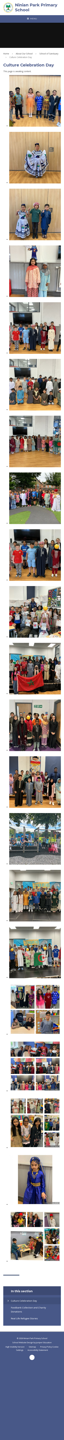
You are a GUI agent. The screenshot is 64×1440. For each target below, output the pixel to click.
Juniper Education (44, 1342)
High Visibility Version (15, 1346)
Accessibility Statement (38, 1350)
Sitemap (32, 1346)
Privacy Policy (46, 1346)
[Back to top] (32, 1357)
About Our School (24, 53)
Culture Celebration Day (20, 57)
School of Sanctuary (48, 53)
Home (6, 53)
